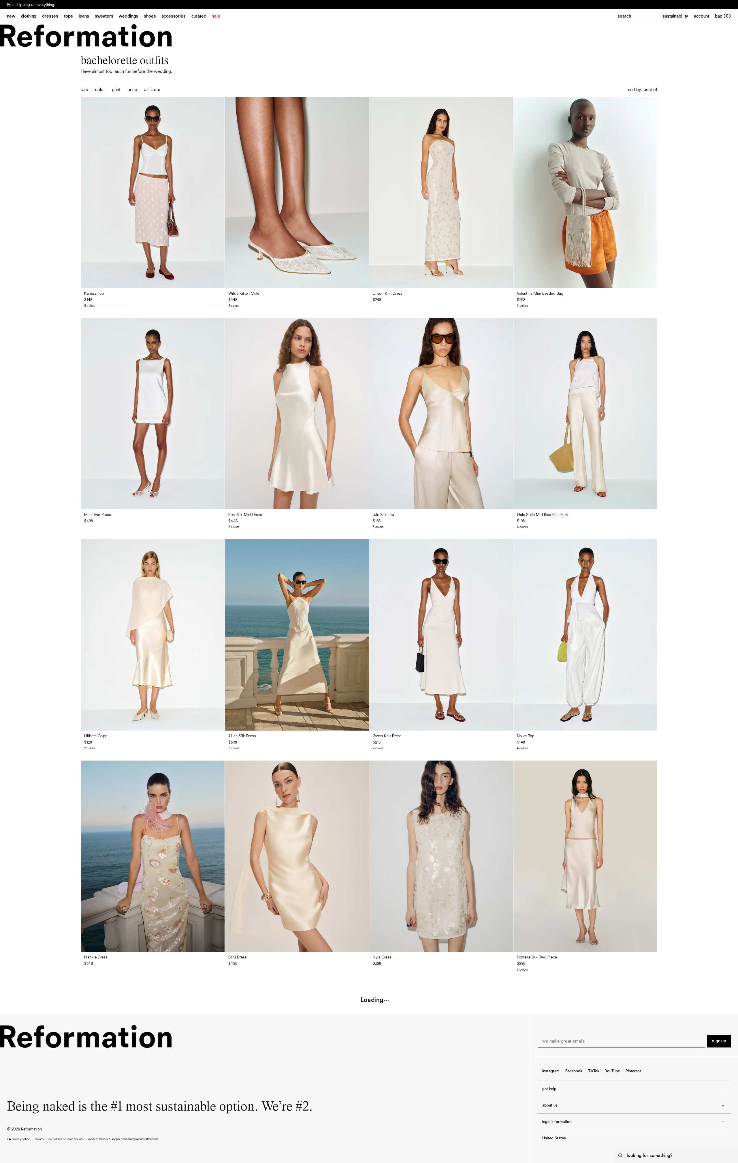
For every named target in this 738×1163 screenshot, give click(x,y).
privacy (39, 1139)
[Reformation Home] (86, 35)
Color (100, 90)
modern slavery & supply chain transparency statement (123, 1139)
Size (84, 90)
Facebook (573, 1071)
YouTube (612, 1071)
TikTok (593, 1071)
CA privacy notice (18, 1139)
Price (132, 90)
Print (116, 90)
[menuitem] (14, 16)
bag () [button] (723, 16)
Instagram (551, 1071)
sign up (719, 1041)
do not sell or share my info (66, 1139)
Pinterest (633, 1071)
